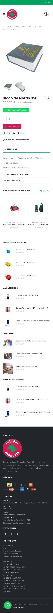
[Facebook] (42, 2)
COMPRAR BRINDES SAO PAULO (15, 580)
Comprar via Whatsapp (17, 110)
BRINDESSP (7, 591)
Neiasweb (20, 607)
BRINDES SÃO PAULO (11, 564)
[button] (4, 14)
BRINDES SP (7, 561)
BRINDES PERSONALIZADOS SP (14, 567)
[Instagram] (45, 2)
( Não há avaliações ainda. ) (23, 102)
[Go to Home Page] (3, 26)
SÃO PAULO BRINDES (11, 572)
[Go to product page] (14, 208)
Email (19, 133)
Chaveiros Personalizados (13, 553)
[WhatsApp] (48, 2)
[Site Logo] (12, 14)
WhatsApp (23, 133)
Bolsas (9, 222)
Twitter (9, 133)
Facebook (5, 133)
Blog (4, 548)
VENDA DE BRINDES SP (11, 583)
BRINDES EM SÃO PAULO (12, 578)
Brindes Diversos (16, 222)
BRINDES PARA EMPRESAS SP (14, 586)
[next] (48, 98)
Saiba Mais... (8, 477)
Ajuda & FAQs (8, 545)
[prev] (45, 98)
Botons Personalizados (12, 551)
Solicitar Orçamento (11, 126)
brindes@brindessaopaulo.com (15, 514)
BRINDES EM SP (9, 575)
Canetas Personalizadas (12, 556)
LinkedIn (14, 133)
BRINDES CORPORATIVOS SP (14, 570)
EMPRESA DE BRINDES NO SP (14, 589)
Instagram (11, 534)
